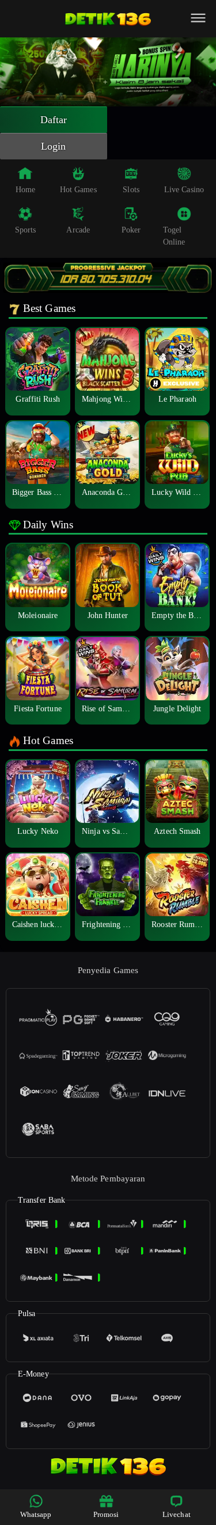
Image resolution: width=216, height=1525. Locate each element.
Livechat (176, 1514)
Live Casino (184, 189)
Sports (25, 230)
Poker (131, 230)
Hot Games (78, 189)
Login (53, 146)
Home (25, 189)
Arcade (78, 230)
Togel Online (174, 236)
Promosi (106, 1514)
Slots (131, 189)
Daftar (53, 119)
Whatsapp (36, 1514)
